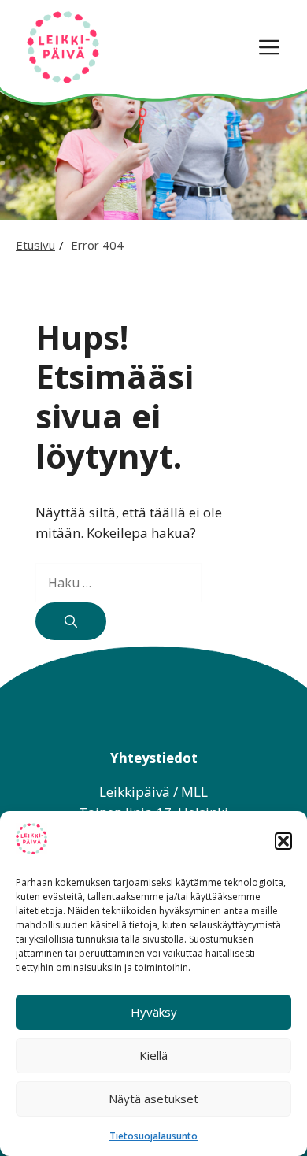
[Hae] (70, 621)
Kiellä (153, 1055)
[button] (283, 841)
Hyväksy (154, 1012)
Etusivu (35, 245)
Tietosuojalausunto (153, 1136)
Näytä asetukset (153, 1098)
